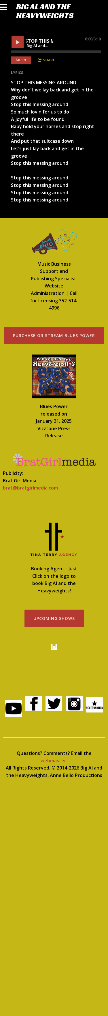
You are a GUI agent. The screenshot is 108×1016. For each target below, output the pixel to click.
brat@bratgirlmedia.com (30, 488)
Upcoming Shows (54, 618)
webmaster (53, 760)
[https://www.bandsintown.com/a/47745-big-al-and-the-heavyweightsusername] (54, 647)
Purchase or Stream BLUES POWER (54, 335)
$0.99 (21, 60)
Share (49, 60)
